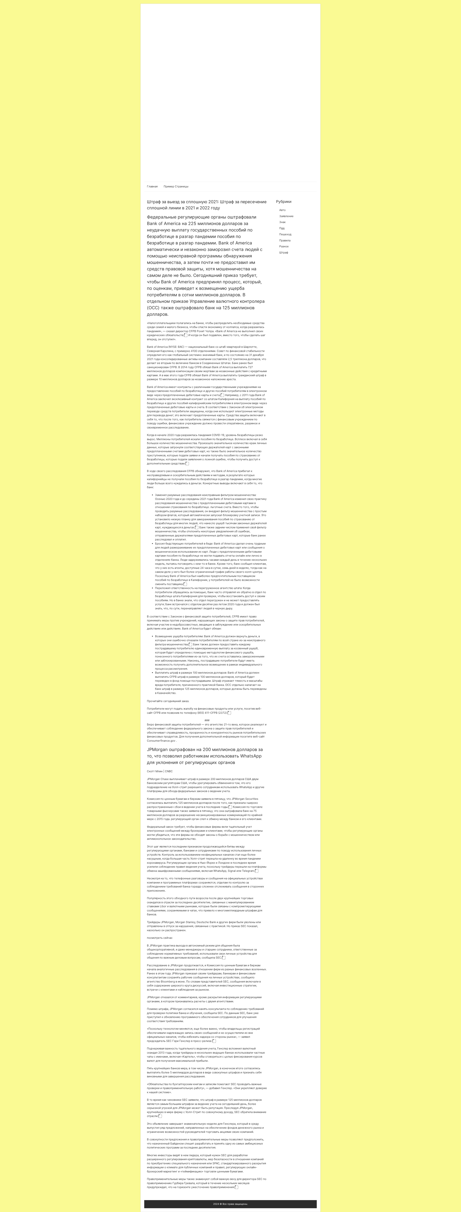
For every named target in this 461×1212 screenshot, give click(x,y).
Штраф (283, 252)
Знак (282, 222)
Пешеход (285, 234)
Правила (284, 240)
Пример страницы (176, 186)
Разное (284, 246)
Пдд (282, 228)
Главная (152, 186)
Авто (282, 210)
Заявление (286, 216)
